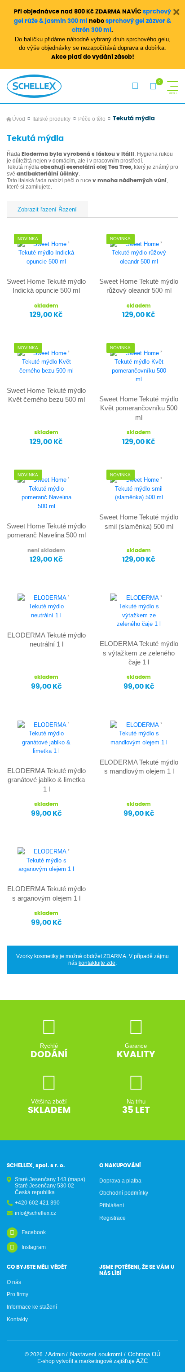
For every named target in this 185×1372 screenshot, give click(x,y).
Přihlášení (111, 1205)
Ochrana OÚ (144, 1354)
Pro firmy (17, 1294)
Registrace (112, 1218)
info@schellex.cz (35, 1213)
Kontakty (17, 1319)
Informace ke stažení (32, 1307)
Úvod (18, 119)
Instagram (34, 1247)
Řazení (67, 209)
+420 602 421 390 (37, 1203)
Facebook (34, 1232)
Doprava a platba (120, 1181)
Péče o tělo (92, 119)
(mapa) (76, 1179)
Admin (56, 1354)
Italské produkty (51, 119)
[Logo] (34, 86)
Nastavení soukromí (96, 1354)
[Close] (176, 12)
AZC (142, 1361)
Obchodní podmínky (123, 1193)
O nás (14, 1282)
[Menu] (172, 86)
